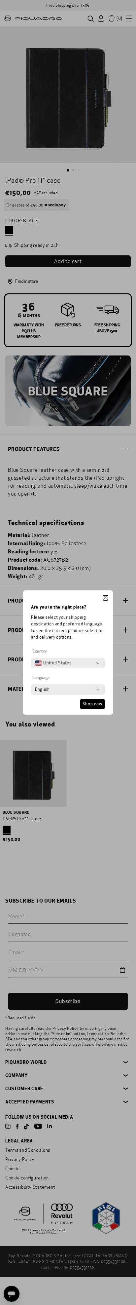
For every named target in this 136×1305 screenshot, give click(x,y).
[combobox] (53, 663)
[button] (105, 597)
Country (39, 651)
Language (41, 677)
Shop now (92, 704)
